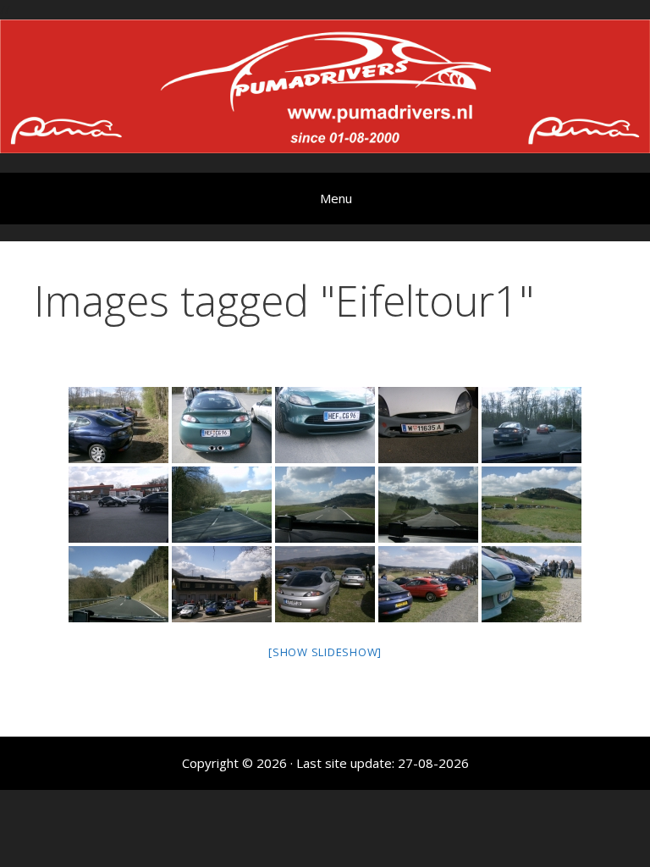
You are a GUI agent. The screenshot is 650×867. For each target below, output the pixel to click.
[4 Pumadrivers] (118, 425)
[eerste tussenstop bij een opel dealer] (222, 584)
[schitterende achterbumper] (222, 425)
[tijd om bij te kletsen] (531, 584)
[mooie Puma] (325, 425)
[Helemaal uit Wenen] (428, 425)
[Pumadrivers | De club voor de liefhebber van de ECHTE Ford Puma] (325, 84)
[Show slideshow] (325, 652)
